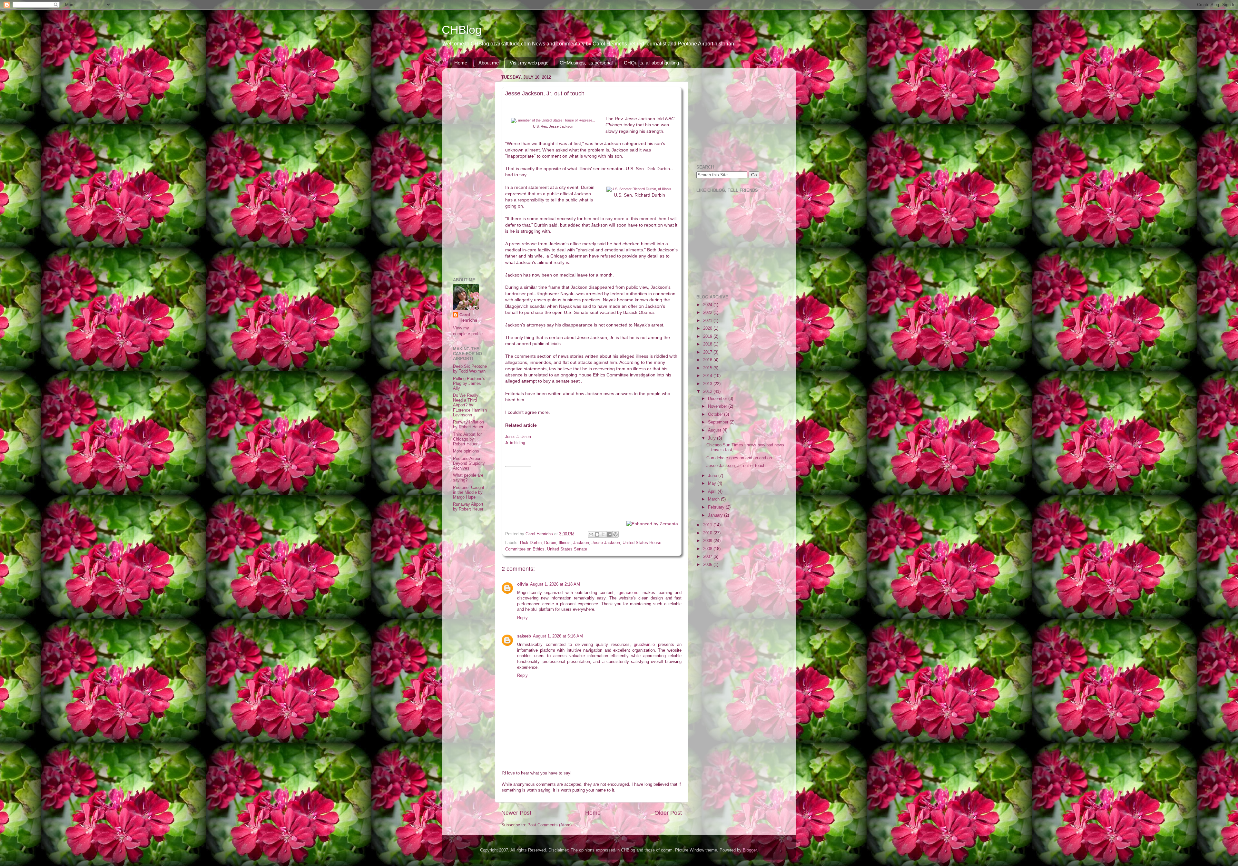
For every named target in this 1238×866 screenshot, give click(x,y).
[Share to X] (603, 534)
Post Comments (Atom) (549, 825)
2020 (708, 328)
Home (460, 62)
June (713, 475)
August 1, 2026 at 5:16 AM (558, 636)
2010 (708, 533)
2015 (708, 368)
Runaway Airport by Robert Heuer (468, 506)
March (714, 499)
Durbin (550, 542)
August (715, 430)
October (716, 414)
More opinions (466, 451)
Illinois (565, 542)
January (716, 515)
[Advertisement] (472, 169)
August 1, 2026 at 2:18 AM (555, 584)
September (719, 422)
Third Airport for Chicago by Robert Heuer (467, 439)
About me (488, 62)
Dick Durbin (531, 542)
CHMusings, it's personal (586, 62)
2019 (708, 336)
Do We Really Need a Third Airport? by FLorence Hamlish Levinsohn (470, 405)
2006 (708, 564)
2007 (708, 556)
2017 (708, 352)
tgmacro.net (628, 592)
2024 (708, 305)
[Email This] (591, 534)
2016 (708, 360)
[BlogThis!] (597, 534)
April (713, 491)
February (717, 507)
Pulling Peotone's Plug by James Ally (469, 383)
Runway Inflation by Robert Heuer (468, 424)
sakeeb (524, 636)
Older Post (668, 813)
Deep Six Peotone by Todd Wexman (470, 369)
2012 (708, 391)
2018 (708, 344)
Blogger (750, 850)
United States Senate (567, 549)
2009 (708, 541)
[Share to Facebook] (609, 534)
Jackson (581, 542)
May (712, 483)
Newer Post (516, 813)
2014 (708, 376)
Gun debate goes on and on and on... (741, 458)
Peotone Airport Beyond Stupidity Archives (469, 463)
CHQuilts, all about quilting (651, 62)
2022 (708, 312)
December (718, 398)
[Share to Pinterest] (615, 534)
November (718, 406)
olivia (522, 584)
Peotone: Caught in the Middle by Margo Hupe (468, 492)
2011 (708, 525)
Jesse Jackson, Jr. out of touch (735, 465)
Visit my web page (529, 62)
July (712, 438)
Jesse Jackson (606, 542)
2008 (708, 549)
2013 (708, 384)
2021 (708, 320)
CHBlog (462, 29)
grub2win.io (644, 644)
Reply (522, 618)
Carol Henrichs (468, 318)
